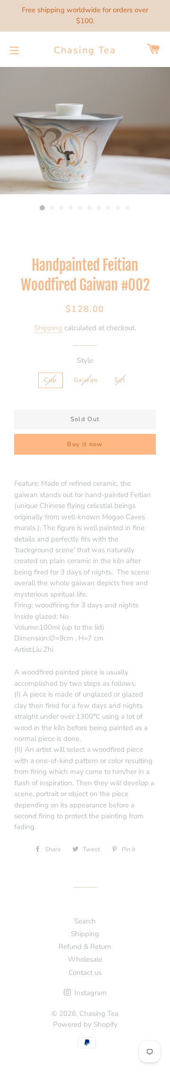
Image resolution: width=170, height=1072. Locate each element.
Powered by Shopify (85, 1024)
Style (85, 360)
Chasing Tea (85, 50)
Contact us (85, 972)
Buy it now (84, 444)
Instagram (90, 992)
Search (85, 921)
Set (120, 380)
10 (127, 208)
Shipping (48, 327)
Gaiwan (86, 380)
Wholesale (85, 959)
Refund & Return (85, 946)
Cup (50, 380)
